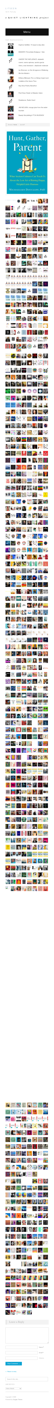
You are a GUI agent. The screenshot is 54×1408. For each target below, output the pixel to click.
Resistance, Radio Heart (27, 100)
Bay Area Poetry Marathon (28, 86)
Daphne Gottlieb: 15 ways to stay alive (31, 45)
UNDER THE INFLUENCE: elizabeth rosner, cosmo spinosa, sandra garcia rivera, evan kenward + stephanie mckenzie (33, 62)
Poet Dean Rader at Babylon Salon (31, 93)
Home (15, 125)
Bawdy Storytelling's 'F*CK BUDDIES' (31, 115)
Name (41, 1347)
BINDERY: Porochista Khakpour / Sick (31, 52)
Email (41, 1353)
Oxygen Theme (17, 1399)
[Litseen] (10, 7)
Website (41, 1358)
